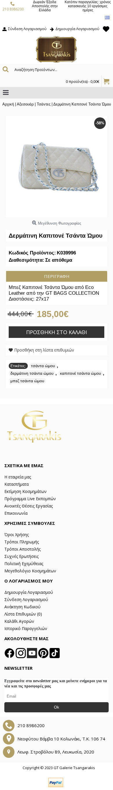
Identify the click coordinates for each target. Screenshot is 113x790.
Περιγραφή (57, 276)
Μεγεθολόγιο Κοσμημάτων (30, 571)
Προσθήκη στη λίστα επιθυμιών (44, 350)
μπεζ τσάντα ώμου (27, 380)
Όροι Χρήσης (16, 534)
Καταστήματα (16, 484)
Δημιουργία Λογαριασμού (28, 592)
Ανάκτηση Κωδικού (22, 606)
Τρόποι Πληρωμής (21, 542)
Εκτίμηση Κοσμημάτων (25, 491)
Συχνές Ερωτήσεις (21, 556)
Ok (56, 707)
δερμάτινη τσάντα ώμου (32, 373)
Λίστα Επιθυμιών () (23, 614)
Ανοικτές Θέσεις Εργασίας (28, 506)
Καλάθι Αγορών (19, 621)
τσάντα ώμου (43, 365)
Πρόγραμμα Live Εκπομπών (30, 498)
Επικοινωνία (16, 513)
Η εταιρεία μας (17, 477)
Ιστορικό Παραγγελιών (25, 628)
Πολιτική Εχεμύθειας (23, 563)
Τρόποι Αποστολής (22, 549)
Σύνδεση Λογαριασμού (26, 599)
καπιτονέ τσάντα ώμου (80, 373)
